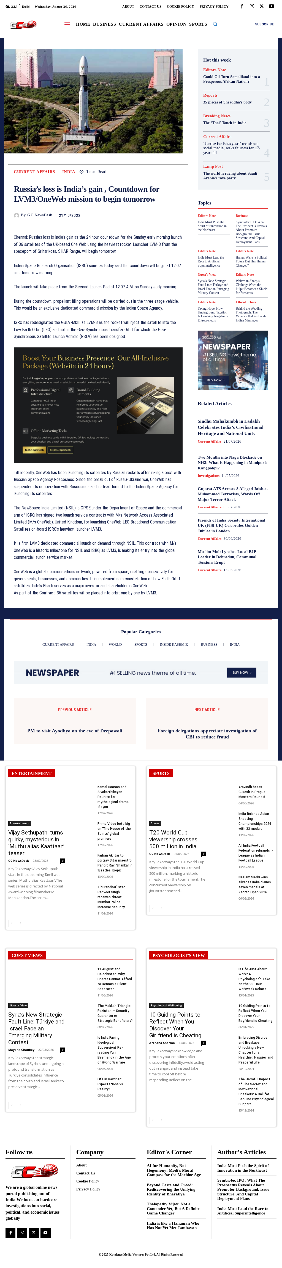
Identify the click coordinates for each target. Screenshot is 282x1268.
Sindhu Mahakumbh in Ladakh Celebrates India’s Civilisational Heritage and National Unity (231, 427)
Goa (238, 176)
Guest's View (240, 186)
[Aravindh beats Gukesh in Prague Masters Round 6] (225, 848)
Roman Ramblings (223, 226)
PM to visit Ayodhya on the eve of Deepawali (74, 788)
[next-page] (20, 981)
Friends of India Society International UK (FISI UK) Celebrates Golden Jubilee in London (231, 525)
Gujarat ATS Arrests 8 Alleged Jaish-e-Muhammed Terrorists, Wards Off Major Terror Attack (233, 494)
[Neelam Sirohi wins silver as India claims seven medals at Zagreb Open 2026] (225, 939)
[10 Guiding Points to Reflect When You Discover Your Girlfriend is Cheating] (177, 1045)
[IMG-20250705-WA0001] (98, 405)
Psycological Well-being (230, 221)
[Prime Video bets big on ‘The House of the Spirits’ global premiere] (84, 885)
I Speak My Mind (227, 191)
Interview (231, 206)
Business (225, 146)
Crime (232, 151)
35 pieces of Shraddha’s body (227, 102)
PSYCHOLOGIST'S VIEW (179, 1013)
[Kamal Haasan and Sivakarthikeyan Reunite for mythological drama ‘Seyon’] (84, 848)
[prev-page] (11, 981)
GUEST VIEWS (27, 1013)
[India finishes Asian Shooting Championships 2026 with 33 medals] (225, 875)
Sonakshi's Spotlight (223, 231)
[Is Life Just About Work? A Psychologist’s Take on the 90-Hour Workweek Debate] (225, 1030)
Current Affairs (34, 172)
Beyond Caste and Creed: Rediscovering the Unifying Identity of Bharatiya (171, 1247)
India (68, 172)
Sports (243, 236)
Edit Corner (232, 156)
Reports (210, 95)
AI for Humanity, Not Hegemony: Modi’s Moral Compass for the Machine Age (174, 1228)
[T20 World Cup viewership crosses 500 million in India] (177, 862)
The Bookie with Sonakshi (247, 246)
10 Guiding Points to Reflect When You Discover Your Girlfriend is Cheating (175, 1082)
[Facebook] (242, 7)
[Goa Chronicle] (23, 24)
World (248, 251)
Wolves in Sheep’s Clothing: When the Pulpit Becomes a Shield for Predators (251, 287)
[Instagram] (252, 7)
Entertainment (19, 881)
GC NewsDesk (39, 215)
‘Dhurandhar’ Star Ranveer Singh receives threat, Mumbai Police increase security (111, 955)
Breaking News (217, 116)
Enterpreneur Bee (224, 161)
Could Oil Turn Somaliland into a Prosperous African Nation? (231, 79)
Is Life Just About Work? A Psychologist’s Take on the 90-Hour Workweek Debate (254, 1037)
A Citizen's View (226, 136)
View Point (228, 251)
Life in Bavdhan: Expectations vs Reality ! (110, 1142)
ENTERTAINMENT (31, 831)
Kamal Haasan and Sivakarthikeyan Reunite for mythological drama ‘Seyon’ (113, 855)
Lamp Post (219, 211)
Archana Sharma (162, 1100)
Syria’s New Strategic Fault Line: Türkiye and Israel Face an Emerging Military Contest (213, 287)
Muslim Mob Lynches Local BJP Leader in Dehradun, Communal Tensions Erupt (227, 557)
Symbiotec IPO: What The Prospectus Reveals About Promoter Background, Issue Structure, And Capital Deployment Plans (243, 1247)
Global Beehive (217, 176)
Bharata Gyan (227, 141)
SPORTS (161, 831)
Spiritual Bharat (219, 236)
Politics (234, 216)
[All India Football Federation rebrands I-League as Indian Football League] (225, 907)
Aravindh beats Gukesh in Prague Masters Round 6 (251, 850)
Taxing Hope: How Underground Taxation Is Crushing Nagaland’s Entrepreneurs (213, 314)
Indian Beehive (227, 201)
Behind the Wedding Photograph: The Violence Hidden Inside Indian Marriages (251, 314)
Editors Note (214, 70)
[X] (262, 7)
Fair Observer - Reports (229, 171)
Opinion (216, 216)
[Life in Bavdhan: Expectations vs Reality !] (84, 1141)
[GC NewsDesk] (17, 215)
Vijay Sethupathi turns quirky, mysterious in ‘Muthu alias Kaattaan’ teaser (36, 900)
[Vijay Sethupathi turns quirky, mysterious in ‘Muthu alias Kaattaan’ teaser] (36, 862)
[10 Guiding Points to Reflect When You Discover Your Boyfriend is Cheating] (225, 1067)
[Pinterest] (144, 215)
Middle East (243, 211)
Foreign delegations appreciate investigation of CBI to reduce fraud (207, 792)
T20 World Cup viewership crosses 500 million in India (173, 897)
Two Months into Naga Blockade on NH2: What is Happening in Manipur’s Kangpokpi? (232, 462)
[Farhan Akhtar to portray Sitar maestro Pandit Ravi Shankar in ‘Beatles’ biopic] (84, 917)
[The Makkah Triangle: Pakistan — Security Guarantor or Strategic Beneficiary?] (84, 1067)
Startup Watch (229, 241)
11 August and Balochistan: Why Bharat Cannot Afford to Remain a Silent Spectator (114, 1037)
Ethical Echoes (246, 302)
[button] (215, 24)
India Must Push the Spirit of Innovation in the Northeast (243, 1225)
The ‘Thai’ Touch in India (224, 123)
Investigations (208, 476)
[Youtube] (271, 7)
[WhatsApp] (157, 215)
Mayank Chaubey (21, 1107)
